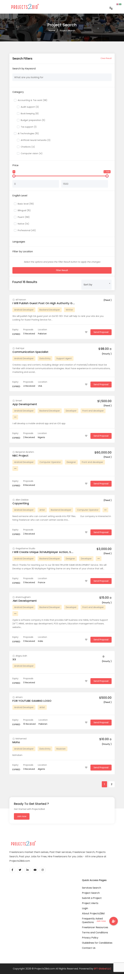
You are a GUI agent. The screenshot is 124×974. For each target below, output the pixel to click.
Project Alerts (90, 903)
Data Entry (45, 358)
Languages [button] (18, 241)
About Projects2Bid (93, 913)
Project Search (67, 30)
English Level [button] (19, 195)
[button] (113, 921)
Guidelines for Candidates (97, 943)
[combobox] (96, 283)
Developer (71, 410)
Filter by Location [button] (22, 251)
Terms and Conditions (95, 932)
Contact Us (88, 948)
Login (85, 908)
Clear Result (106, 58)
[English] (117, 4)
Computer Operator (50, 462)
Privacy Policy (90, 937)
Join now (21, 816)
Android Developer (24, 309)
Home (52, 30)
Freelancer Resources (95, 927)
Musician (61, 748)
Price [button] (15, 165)
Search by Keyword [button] (24, 68)
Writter (69, 309)
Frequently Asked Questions (92, 920)
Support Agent (64, 358)
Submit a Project (92, 898)
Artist (42, 509)
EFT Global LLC (102, 968)
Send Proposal (101, 332)
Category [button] (18, 92)
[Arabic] (120, 4)
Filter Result (62, 270)
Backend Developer (49, 309)
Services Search (91, 887)
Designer (71, 462)
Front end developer (93, 410)
